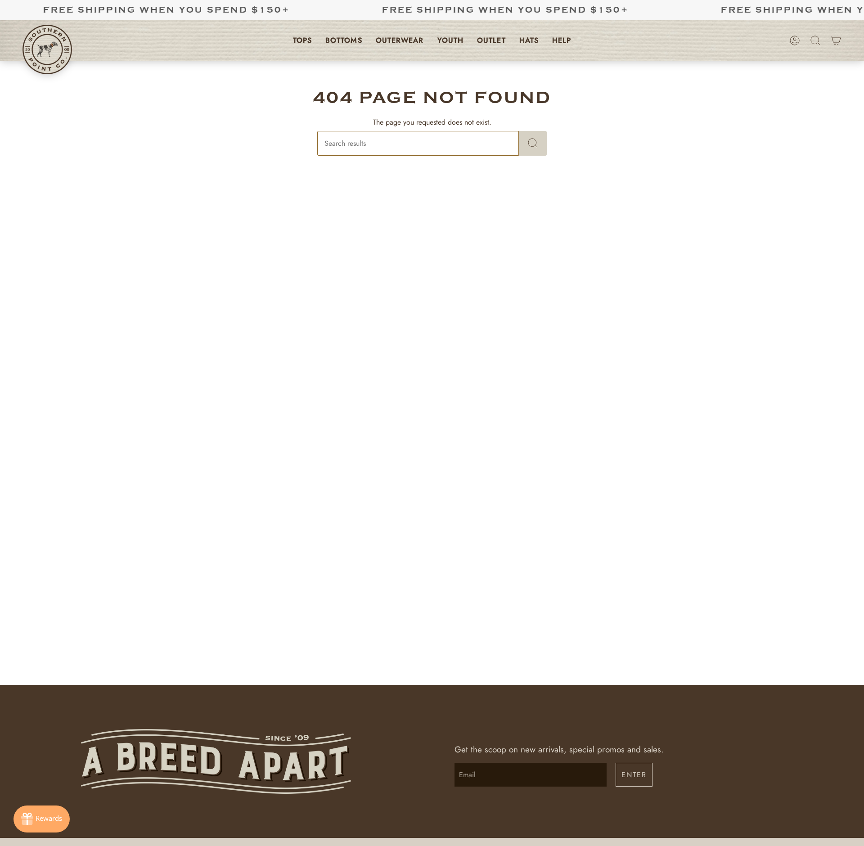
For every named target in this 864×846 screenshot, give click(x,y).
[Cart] (836, 40)
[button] (302, 40)
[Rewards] (42, 819)
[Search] (533, 143)
